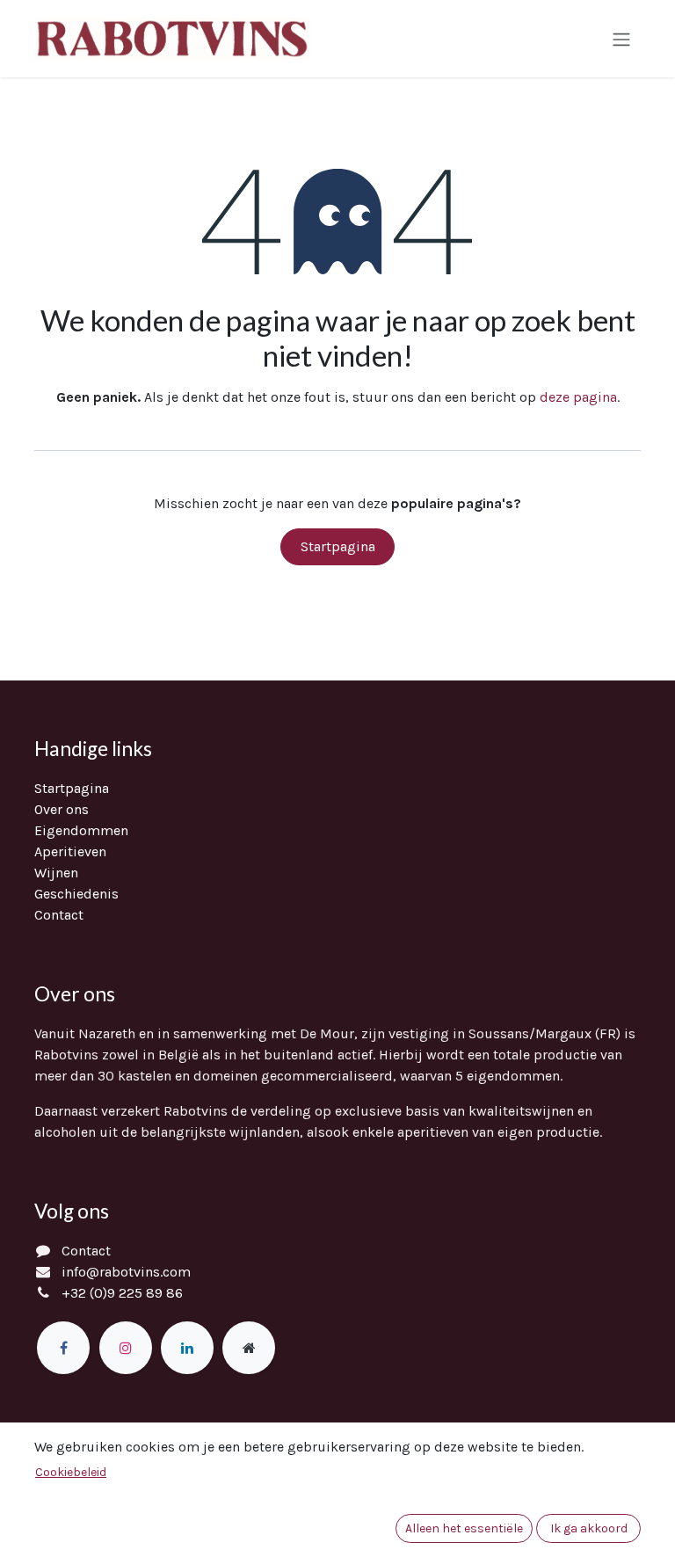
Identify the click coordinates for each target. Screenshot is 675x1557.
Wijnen (56, 872)
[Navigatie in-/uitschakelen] (621, 38)
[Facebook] (63, 1347)
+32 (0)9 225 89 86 (122, 1292)
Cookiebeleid (70, 1472)
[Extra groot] (248, 1347)
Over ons (61, 809)
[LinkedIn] (187, 1347)
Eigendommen (81, 830)
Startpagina (338, 546)
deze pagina (578, 397)
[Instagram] (125, 1347)
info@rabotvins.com (126, 1271)
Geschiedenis (76, 893)
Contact (58, 914)
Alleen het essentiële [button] (464, 1528)
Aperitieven (70, 851)
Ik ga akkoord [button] (589, 1528)
